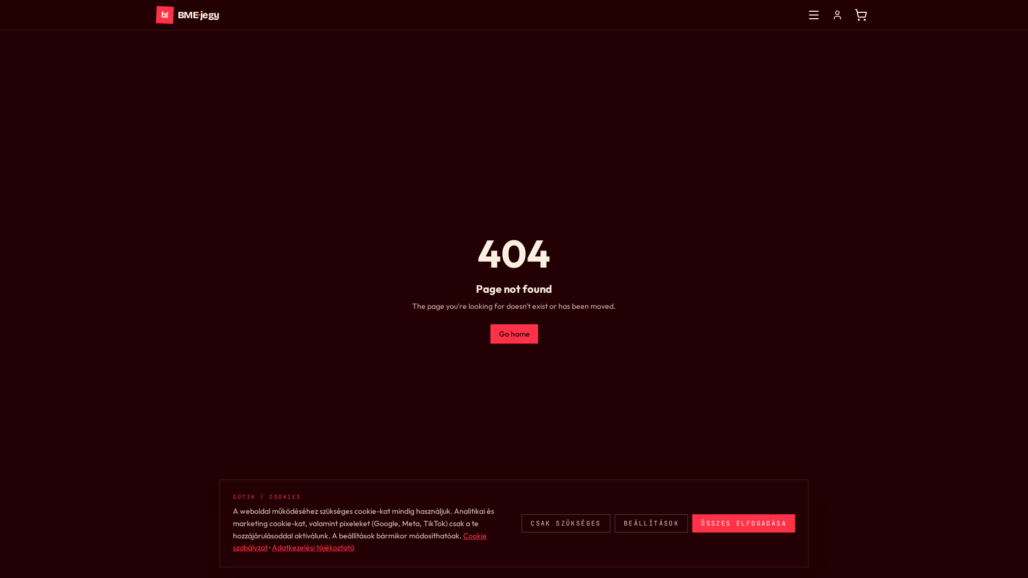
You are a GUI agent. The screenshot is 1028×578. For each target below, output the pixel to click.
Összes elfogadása (744, 523)
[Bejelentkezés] (837, 15)
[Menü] (814, 15)
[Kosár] (861, 15)
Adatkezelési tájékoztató (313, 547)
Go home (514, 334)
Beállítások (651, 523)
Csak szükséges (566, 523)
